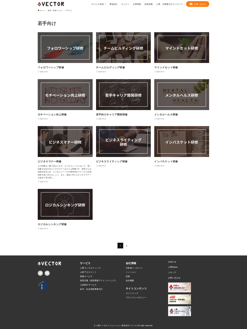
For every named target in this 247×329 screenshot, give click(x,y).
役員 (128, 276)
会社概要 (130, 280)
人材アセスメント (88, 271)
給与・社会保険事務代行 (91, 288)
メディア (172, 272)
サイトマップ (132, 293)
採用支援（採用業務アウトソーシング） (98, 280)
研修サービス (86, 276)
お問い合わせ (174, 277)
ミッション (131, 271)
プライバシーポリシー (136, 297)
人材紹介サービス (88, 284)
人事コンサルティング (90, 267)
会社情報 (131, 263)
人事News (172, 266)
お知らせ (172, 261)
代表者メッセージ (134, 267)
